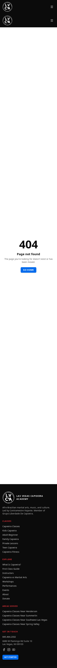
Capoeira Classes (11, 526)
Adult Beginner (10, 534)
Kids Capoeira (9, 530)
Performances (9, 585)
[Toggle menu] (52, 7)
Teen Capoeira (9, 547)
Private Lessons (10, 543)
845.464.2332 (9, 636)
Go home (28, 269)
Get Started (10, 657)
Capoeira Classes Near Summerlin (19, 615)
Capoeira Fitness (10, 551)
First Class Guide (10, 568)
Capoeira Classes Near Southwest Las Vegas (24, 619)
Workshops (8, 581)
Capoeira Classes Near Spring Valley (20, 624)
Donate (6, 598)
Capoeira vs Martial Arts (14, 577)
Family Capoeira (10, 539)
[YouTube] (13, 649)
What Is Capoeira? (11, 564)
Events (5, 590)
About (5, 594)
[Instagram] (8, 649)
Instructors (8, 573)
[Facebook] (3, 649)
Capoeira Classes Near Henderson (19, 611)
